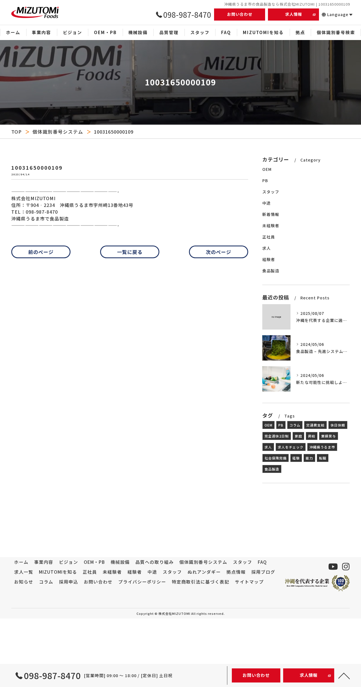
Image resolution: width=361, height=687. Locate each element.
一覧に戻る (129, 251)
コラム (294, 425)
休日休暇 (338, 425)
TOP (16, 131)
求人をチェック (290, 447)
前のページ (41, 251)
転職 (322, 458)
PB (265, 180)
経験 (296, 458)
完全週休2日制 (277, 436)
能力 (309, 458)
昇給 (311, 436)
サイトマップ (249, 581)
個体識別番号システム (57, 131)
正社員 (268, 237)
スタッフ (270, 192)
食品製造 (270, 270)
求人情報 (293, 14)
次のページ (218, 251)
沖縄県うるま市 (322, 447)
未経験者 (270, 225)
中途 (266, 203)
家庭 (298, 436)
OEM (267, 169)
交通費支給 (315, 425)
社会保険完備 (276, 458)
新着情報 (270, 214)
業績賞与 (328, 436)
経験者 (268, 259)
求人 (266, 248)
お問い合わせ (239, 14)
